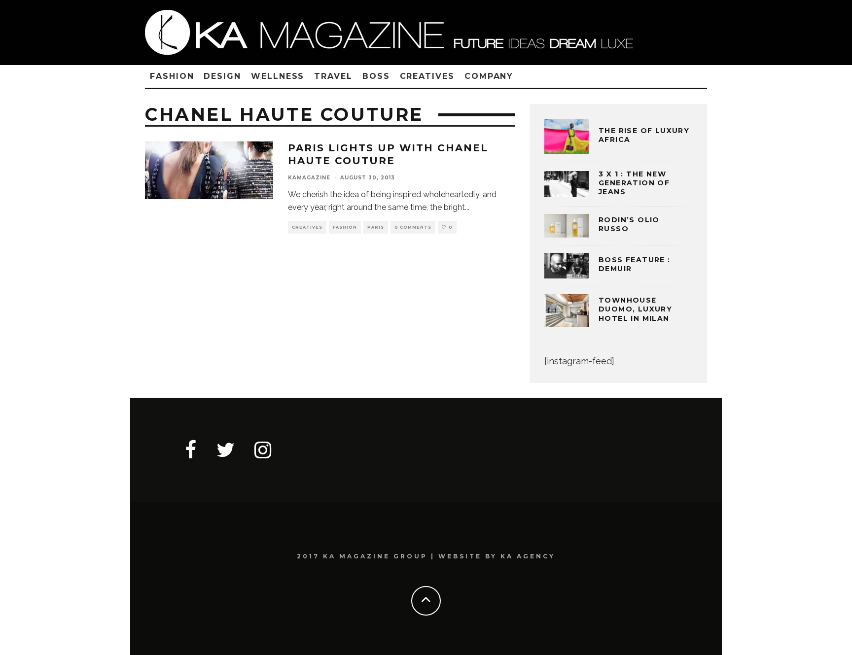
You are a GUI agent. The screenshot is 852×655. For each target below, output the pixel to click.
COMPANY (488, 76)
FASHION (172, 76)
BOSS (376, 76)
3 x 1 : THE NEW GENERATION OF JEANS (634, 183)
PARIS (375, 227)
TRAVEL (333, 76)
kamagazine (309, 177)
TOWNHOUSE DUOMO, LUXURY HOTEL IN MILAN (635, 309)
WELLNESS (277, 76)
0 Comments (412, 227)
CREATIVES (427, 76)
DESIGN (222, 76)
